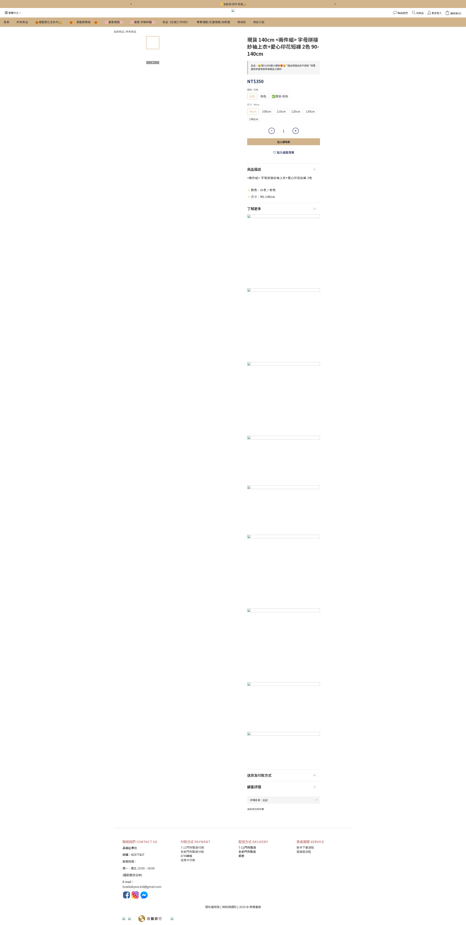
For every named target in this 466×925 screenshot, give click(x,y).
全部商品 (119, 31)
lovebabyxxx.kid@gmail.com (142, 886)
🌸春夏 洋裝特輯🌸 (143, 22)
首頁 (6, 22)
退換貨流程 (304, 851)
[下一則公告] (335, 4)
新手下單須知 (305, 847)
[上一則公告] (131, 4)
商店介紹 (258, 22)
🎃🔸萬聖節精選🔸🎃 (83, 22)
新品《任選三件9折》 (176, 22)
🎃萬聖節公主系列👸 (48, 22)
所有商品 (22, 22)
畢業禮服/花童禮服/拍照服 (213, 22)
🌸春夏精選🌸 (114, 22)
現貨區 (241, 22)
